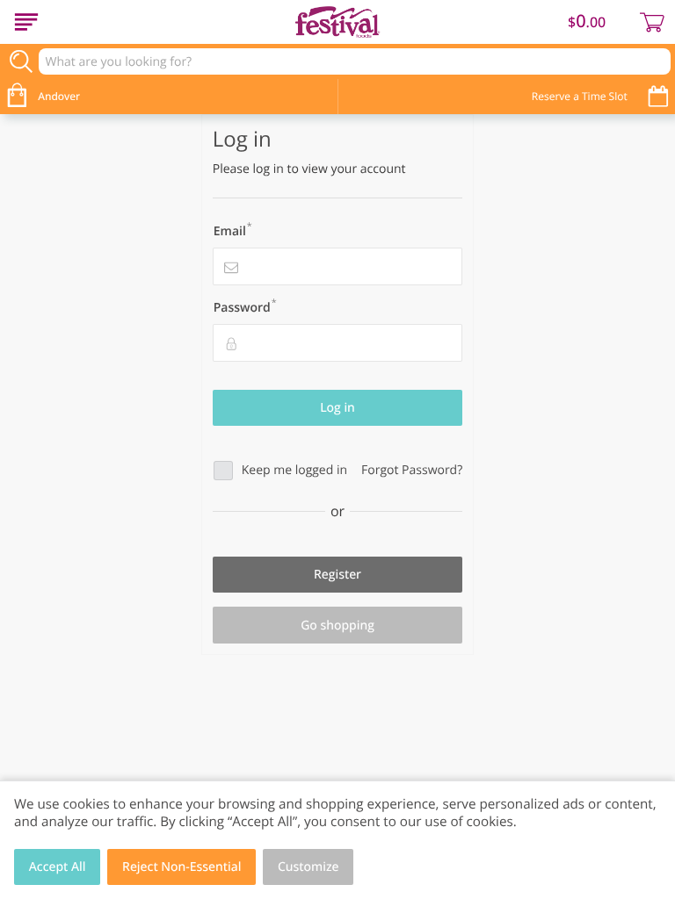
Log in (337, 407)
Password (245, 306)
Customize (308, 867)
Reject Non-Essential (181, 867)
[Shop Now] (26, 22)
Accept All (57, 867)
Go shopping (337, 625)
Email (233, 230)
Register (337, 574)
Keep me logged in (294, 470)
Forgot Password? (411, 470)
